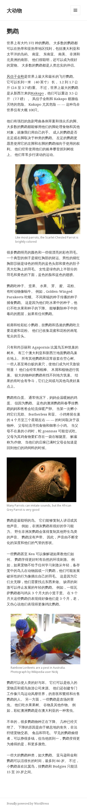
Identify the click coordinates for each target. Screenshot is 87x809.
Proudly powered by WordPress (28, 804)
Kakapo (37, 93)
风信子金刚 (15, 76)
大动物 (14, 10)
